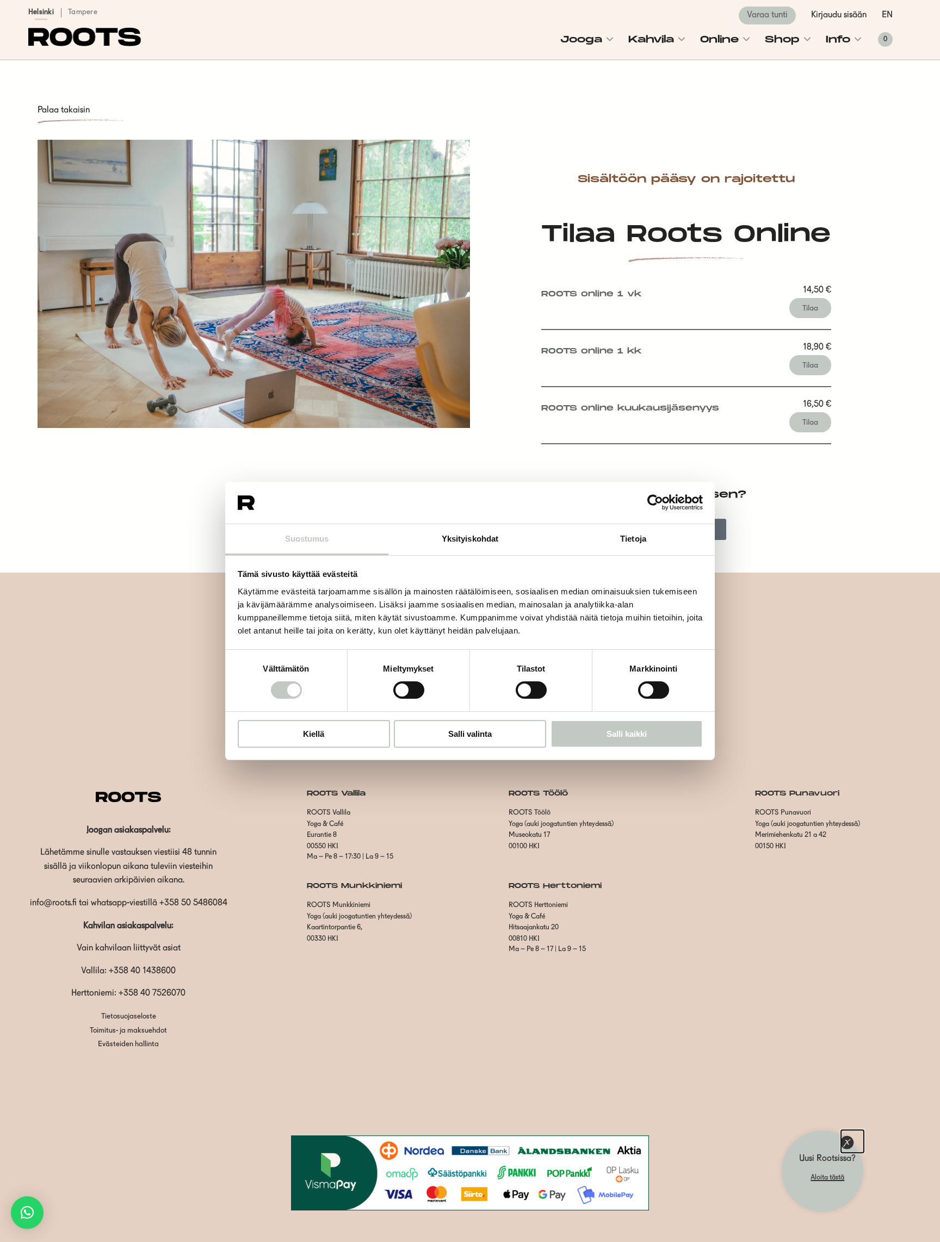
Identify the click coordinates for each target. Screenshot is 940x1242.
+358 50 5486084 (193, 903)
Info (838, 39)
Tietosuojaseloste (128, 1016)
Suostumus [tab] (307, 538)
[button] (27, 1212)
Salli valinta (470, 733)
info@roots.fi (53, 903)
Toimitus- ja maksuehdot (128, 1030)
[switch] (408, 690)
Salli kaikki (627, 733)
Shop (782, 39)
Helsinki (41, 12)
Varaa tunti (767, 15)
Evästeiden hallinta (128, 1044)
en (887, 15)
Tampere (82, 12)
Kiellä (313, 733)
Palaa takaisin (64, 110)
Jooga (581, 39)
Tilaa (810, 308)
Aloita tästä (827, 1177)
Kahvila (651, 39)
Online (719, 39)
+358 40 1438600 (142, 971)
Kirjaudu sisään (839, 15)
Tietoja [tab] (633, 538)
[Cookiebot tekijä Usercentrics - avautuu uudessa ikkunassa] (655, 502)
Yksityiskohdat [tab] (470, 538)
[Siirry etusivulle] (84, 44)
